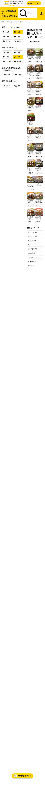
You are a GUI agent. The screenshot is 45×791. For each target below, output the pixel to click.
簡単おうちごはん (12, 22)
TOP (2, 22)
